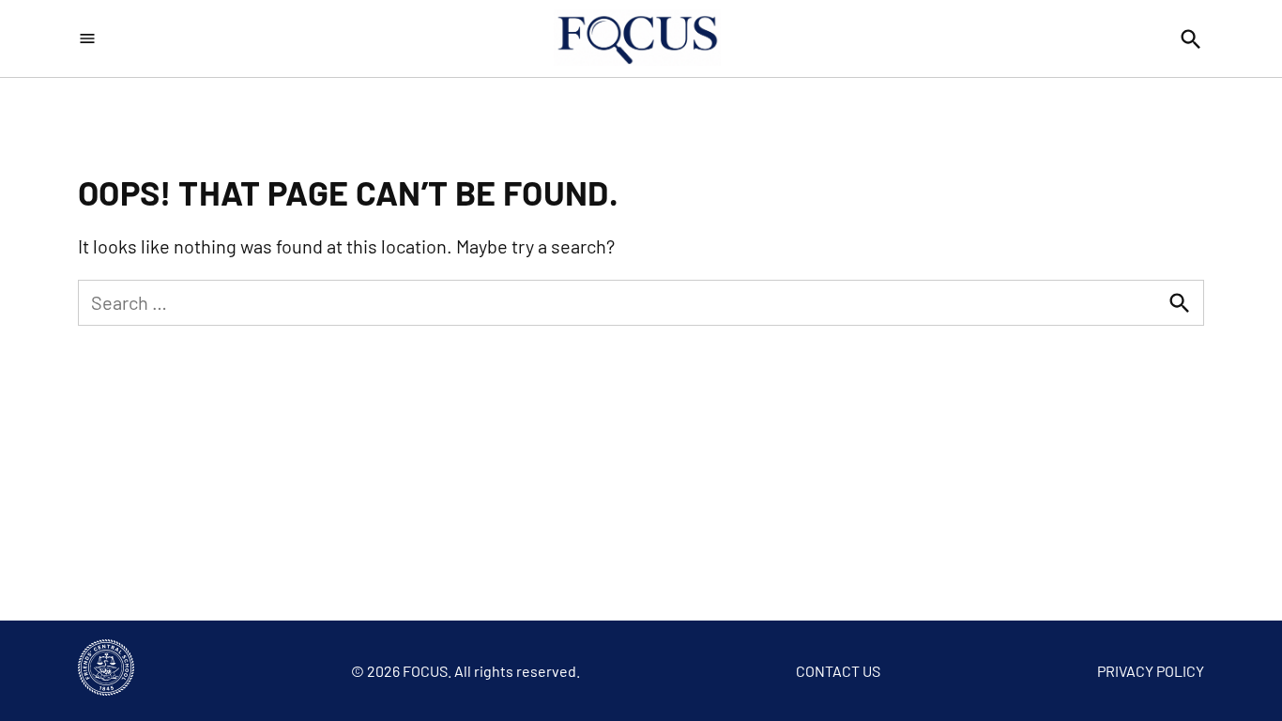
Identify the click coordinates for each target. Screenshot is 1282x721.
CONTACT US (838, 671)
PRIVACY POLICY (1150, 671)
